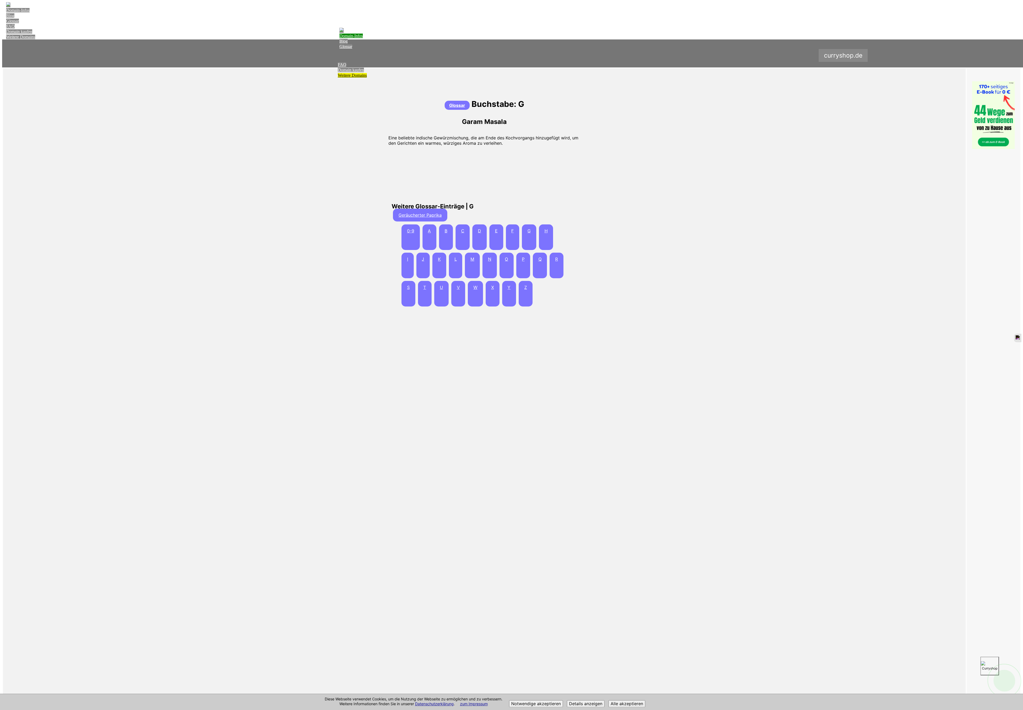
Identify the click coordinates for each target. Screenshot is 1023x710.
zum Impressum (474, 704)
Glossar (12, 21)
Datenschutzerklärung (434, 704)
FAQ (10, 26)
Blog (10, 15)
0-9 (410, 230)
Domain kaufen (19, 31)
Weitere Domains (20, 37)
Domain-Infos (18, 10)
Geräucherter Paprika (420, 215)
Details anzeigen (585, 704)
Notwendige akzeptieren (536, 704)
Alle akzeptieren (627, 704)
